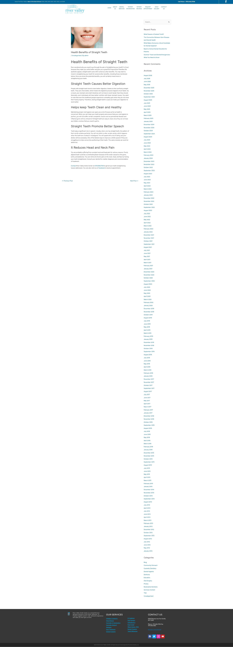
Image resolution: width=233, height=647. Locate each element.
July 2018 (147, 358)
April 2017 (147, 404)
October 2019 (148, 315)
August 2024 (148, 137)
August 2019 (148, 318)
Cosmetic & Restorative (113, 623)
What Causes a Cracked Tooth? (154, 34)
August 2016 (148, 428)
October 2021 (148, 241)
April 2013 (147, 517)
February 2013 (148, 523)
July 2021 (147, 250)
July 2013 (147, 511)
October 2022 (148, 204)
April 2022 (147, 223)
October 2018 (148, 348)
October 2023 (148, 167)
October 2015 (148, 459)
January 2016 (148, 450)
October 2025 (148, 94)
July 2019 (147, 321)
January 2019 (148, 339)
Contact (73, 166)
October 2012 (148, 532)
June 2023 (147, 180)
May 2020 (147, 293)
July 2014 (147, 505)
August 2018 (148, 354)
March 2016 (147, 443)
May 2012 (147, 548)
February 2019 (148, 336)
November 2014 (149, 493)
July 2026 (147, 78)
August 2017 (148, 391)
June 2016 (147, 434)
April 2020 (147, 296)
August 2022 (148, 210)
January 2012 (148, 551)
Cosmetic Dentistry (150, 568)
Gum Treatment (110, 629)
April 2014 (147, 508)
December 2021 (149, 235)
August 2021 (148, 247)
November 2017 (149, 382)
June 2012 (147, 545)
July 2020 (147, 287)
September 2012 (149, 535)
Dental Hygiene (149, 571)
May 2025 (147, 109)
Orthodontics (131, 622)
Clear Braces (110, 621)
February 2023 (148, 192)
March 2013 (147, 520)
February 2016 (148, 447)
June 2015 (147, 471)
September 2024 (149, 134)
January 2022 (148, 232)
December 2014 (149, 489)
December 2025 (149, 88)
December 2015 (149, 453)
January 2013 (148, 526)
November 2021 (149, 238)
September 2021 (149, 244)
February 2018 (148, 373)
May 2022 (147, 219)
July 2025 (147, 103)
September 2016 (149, 425)
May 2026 (147, 84)
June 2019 (147, 324)
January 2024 (148, 158)
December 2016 (149, 416)
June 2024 (147, 143)
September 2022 (149, 207)
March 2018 (147, 370)
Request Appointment (154, 629)
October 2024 (148, 130)
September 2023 (149, 170)
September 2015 (149, 462)
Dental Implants (111, 632)
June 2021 (147, 253)
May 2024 (147, 146)
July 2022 (147, 213)
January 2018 (148, 376)
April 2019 (147, 330)
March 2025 (147, 115)
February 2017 (148, 410)
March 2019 (147, 333)
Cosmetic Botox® (111, 625)
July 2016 (147, 431)
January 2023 (148, 195)
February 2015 (148, 483)
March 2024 (148, 152)
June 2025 (147, 106)
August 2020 (148, 284)
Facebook (101, 168)
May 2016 (147, 437)
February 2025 (148, 118)
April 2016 (147, 440)
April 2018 (147, 367)
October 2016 (148, 422)
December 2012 (149, 529)
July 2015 (147, 468)
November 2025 (149, 91)
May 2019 (147, 327)
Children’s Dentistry (112, 618)
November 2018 (149, 345)
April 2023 (147, 186)
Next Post (134, 181)
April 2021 (147, 259)
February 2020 (148, 302)
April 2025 (147, 112)
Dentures (147, 574)
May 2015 (147, 474)
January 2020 (148, 305)
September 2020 (149, 281)
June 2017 (147, 397)
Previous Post (67, 181)
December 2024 (149, 124)
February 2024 (148, 155)
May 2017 (147, 400)
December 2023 (149, 161)
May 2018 (147, 364)
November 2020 (149, 275)
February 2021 (148, 265)
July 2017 (147, 394)
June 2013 (147, 514)
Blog (145, 562)
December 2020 (149, 272)
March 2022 (147, 226)
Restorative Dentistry (150, 587)
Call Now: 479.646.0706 (186, 1)
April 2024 (147, 149)
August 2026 (148, 75)
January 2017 (148, 413)
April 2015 (147, 477)
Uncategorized (76, 55)
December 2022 (149, 198)
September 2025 (149, 97)
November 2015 (149, 456)
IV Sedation (131, 618)
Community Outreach (150, 565)
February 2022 (148, 229)
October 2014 (148, 496)
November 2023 (149, 164)
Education (147, 577)
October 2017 (148, 385)
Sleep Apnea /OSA (133, 627)
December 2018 (149, 342)
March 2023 (148, 189)
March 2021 (147, 262)
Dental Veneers (132, 629)
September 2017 (149, 388)
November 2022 (149, 201)
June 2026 (147, 81)
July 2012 (147, 542)
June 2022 (147, 216)
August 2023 (148, 173)
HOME (109, 7)
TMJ (145, 593)
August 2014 (148, 502)
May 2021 (147, 256)
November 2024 (149, 127)
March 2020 (147, 299)
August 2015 (148, 465)
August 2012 (148, 539)
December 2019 (149, 308)
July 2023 (147, 177)
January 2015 (148, 486)
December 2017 (149, 379)
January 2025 (148, 121)
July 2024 (147, 140)
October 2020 (148, 278)
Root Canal (131, 625)
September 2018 (149, 351)
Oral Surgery (148, 581)
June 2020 (147, 290)
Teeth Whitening (132, 631)
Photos (146, 584)
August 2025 (148, 100)
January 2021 (148, 269)
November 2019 (149, 312)
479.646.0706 (99, 166)
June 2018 (147, 361)
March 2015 (147, 480)
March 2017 (147, 407)
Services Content (149, 590)
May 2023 (147, 183)
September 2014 (149, 499)
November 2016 (149, 419)
